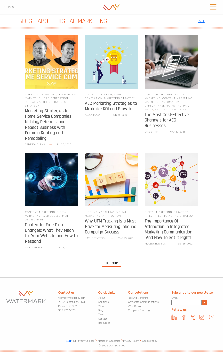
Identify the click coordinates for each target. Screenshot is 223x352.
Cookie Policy (149, 341)
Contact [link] (102, 319)
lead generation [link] (55, 98)
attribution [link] (112, 215)
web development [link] (56, 215)
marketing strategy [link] (40, 94)
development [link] (35, 219)
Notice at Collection (109, 341)
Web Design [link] (135, 306)
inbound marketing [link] (99, 212)
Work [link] (101, 306)
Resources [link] (104, 323)
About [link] (101, 298)
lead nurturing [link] (174, 109)
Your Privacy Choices (83, 341)
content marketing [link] (177, 98)
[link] (111, 7)
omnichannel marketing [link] (163, 105)
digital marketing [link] (38, 102)
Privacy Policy (131, 341)
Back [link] (201, 21)
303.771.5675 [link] (67, 310)
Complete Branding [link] (139, 310)
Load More (111, 263)
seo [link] (158, 109)
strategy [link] (181, 212)
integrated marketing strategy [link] (169, 215)
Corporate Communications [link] (143, 302)
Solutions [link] (103, 302)
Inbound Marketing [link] (138, 298)
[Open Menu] (213, 6)
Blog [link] (100, 310)
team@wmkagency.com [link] (71, 298)
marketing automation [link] (162, 102)
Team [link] (101, 314)
